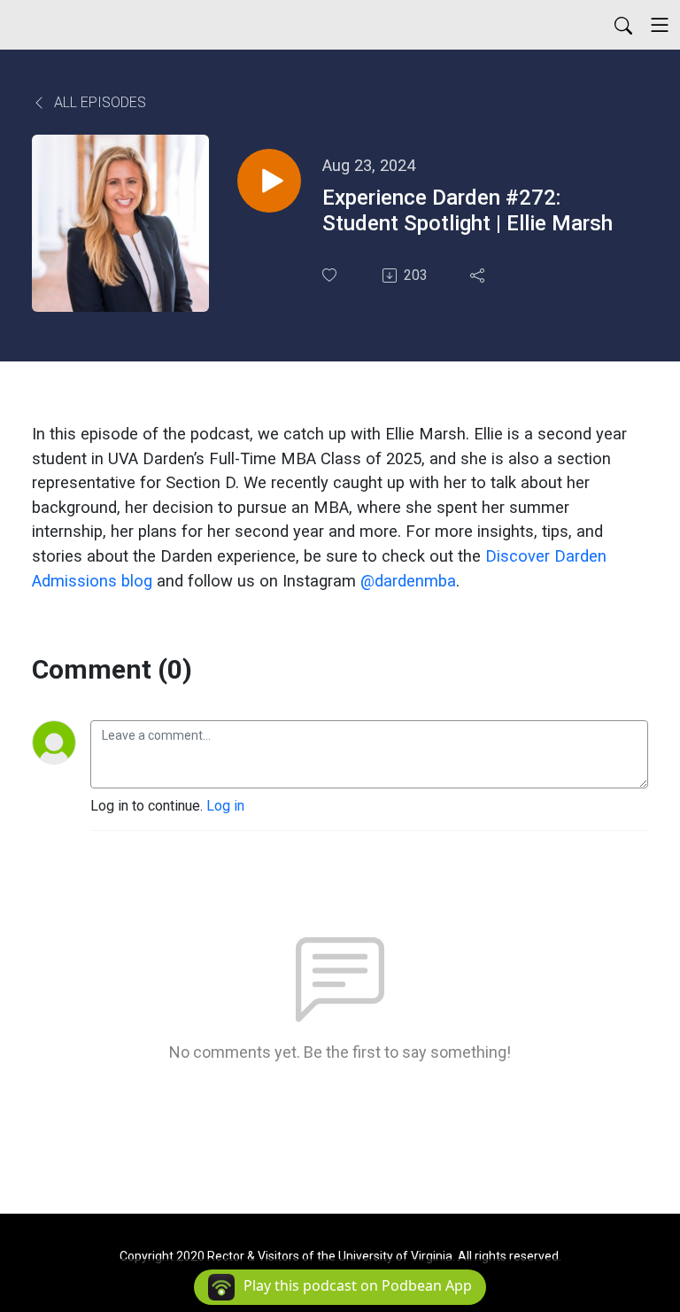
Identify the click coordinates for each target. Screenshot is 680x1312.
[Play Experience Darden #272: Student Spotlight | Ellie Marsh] (269, 181)
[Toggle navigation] (659, 25)
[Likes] (331, 275)
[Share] (479, 275)
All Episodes (98, 102)
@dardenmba (408, 580)
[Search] (623, 25)
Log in (225, 805)
